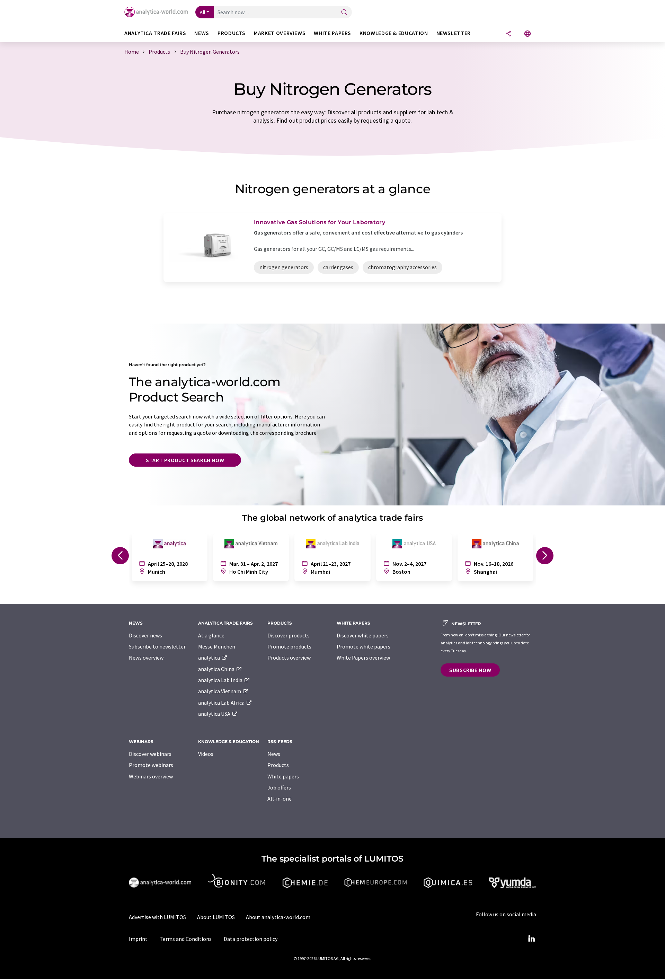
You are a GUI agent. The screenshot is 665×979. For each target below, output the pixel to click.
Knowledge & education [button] (394, 33)
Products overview (289, 657)
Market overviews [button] (279, 33)
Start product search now (185, 460)
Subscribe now (470, 670)
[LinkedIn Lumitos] (531, 938)
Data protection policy (250, 938)
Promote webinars (151, 764)
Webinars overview (151, 776)
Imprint (138, 938)
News (273, 753)
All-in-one (279, 798)
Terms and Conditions (186, 938)
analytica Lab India (220, 680)
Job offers (279, 787)
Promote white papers (363, 646)
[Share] (508, 34)
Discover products (288, 635)
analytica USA (214, 713)
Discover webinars (150, 753)
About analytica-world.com (278, 917)
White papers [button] (332, 33)
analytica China (217, 668)
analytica (209, 657)
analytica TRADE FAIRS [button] (155, 33)
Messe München (216, 646)
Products (278, 764)
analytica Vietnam (220, 691)
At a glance (211, 635)
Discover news (145, 635)
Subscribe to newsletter (157, 646)
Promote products (289, 646)
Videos (205, 753)
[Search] (344, 13)
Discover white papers (363, 635)
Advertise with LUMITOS (157, 917)
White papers (283, 776)
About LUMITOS (216, 917)
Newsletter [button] (453, 33)
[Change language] (527, 34)
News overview (146, 657)
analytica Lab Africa (222, 702)
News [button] (201, 33)
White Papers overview (363, 657)
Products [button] (232, 33)
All (202, 12)
